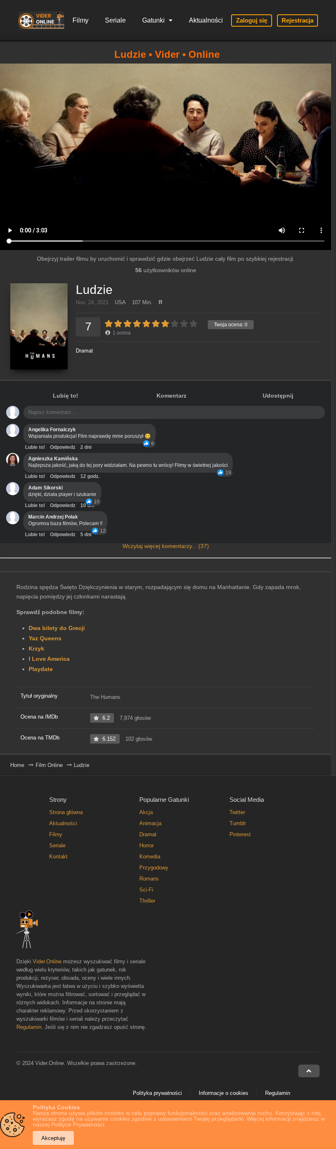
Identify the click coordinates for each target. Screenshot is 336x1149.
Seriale (115, 20)
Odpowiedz (62, 447)
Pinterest (240, 834)
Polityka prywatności (157, 1093)
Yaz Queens (45, 638)
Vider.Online (47, 961)
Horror (146, 845)
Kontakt (58, 856)
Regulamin (28, 1027)
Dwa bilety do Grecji (57, 628)
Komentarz (171, 395)
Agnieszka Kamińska (53, 458)
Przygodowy (153, 868)
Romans (149, 879)
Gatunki (153, 20)
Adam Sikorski (45, 487)
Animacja (150, 823)
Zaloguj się (251, 20)
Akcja (146, 812)
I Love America (49, 658)
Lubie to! (35, 447)
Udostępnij (278, 395)
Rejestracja (297, 20)
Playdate (41, 669)
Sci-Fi (146, 890)
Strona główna (66, 812)
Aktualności (206, 20)
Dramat (84, 350)
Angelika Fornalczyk (52, 429)
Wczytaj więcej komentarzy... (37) (166, 546)
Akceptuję (53, 1138)
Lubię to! (65, 395)
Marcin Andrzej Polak (53, 516)
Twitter (237, 812)
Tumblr (237, 823)
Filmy (81, 20)
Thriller (147, 901)
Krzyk (36, 648)
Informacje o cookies (223, 1093)
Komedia (149, 856)
